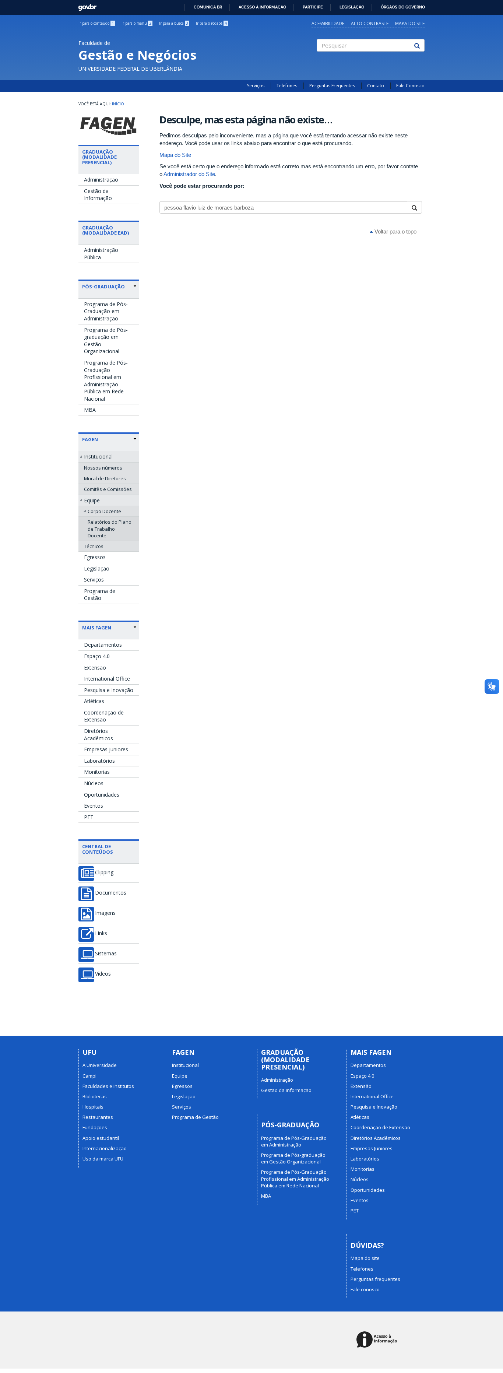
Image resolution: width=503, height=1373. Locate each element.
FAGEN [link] (90, 439)
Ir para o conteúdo (96, 23)
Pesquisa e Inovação (108, 689)
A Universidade (99, 1065)
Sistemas (106, 953)
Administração (101, 179)
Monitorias (97, 771)
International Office (107, 678)
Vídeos (103, 973)
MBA (90, 409)
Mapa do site (410, 23)
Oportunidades (101, 794)
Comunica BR (208, 7)
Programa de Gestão (99, 594)
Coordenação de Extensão (104, 716)
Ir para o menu (136, 23)
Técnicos (93, 546)
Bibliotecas (94, 1096)
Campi (89, 1075)
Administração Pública (101, 253)
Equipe (92, 500)
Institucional (98, 456)
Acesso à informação (262, 7)
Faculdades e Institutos (108, 1086)
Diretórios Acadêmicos (98, 734)
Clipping (104, 872)
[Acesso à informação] (378, 1340)
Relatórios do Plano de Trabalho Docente (109, 528)
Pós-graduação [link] (103, 286)
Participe (313, 7)
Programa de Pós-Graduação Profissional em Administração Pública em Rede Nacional (106, 380)
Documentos (110, 892)
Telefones (287, 85)
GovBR (85, 5)
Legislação (352, 7)
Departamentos (103, 644)
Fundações (94, 1127)
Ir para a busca (173, 23)
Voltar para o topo (394, 231)
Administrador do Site (189, 174)
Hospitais (92, 1106)
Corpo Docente (104, 511)
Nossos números (103, 467)
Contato (375, 85)
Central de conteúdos (97, 849)
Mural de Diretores (105, 478)
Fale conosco (365, 1289)
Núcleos (93, 783)
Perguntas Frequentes (332, 85)
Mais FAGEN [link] (96, 627)
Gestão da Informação (98, 194)
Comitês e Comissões (108, 489)
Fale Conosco (410, 85)
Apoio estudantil (100, 1138)
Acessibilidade (328, 23)
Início (118, 103)
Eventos (93, 805)
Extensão (95, 667)
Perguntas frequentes (375, 1279)
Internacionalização (104, 1148)
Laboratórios (99, 760)
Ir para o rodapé (211, 23)
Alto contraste (369, 23)
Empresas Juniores (106, 749)
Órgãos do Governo (403, 7)
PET (89, 817)
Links (101, 933)
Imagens (105, 913)
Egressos (95, 557)
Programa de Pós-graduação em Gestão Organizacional (106, 340)
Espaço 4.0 (97, 656)
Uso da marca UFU (102, 1158)
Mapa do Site (175, 155)
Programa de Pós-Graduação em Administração (106, 311)
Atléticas (94, 701)
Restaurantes (97, 1117)
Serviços (255, 85)
